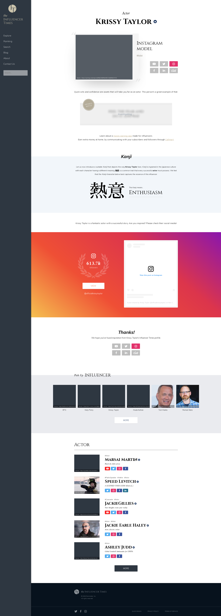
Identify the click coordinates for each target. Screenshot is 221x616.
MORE (126, 420)
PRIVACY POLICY (153, 611)
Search (7, 47)
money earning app (122, 136)
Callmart (169, 139)
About (6, 58)
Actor (140, 55)
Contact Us (9, 63)
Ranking (7, 41)
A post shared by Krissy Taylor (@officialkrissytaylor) (146, 303)
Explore (7, 35)
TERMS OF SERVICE (171, 611)
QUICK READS (136, 611)
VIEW (93, 286)
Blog (5, 52)
